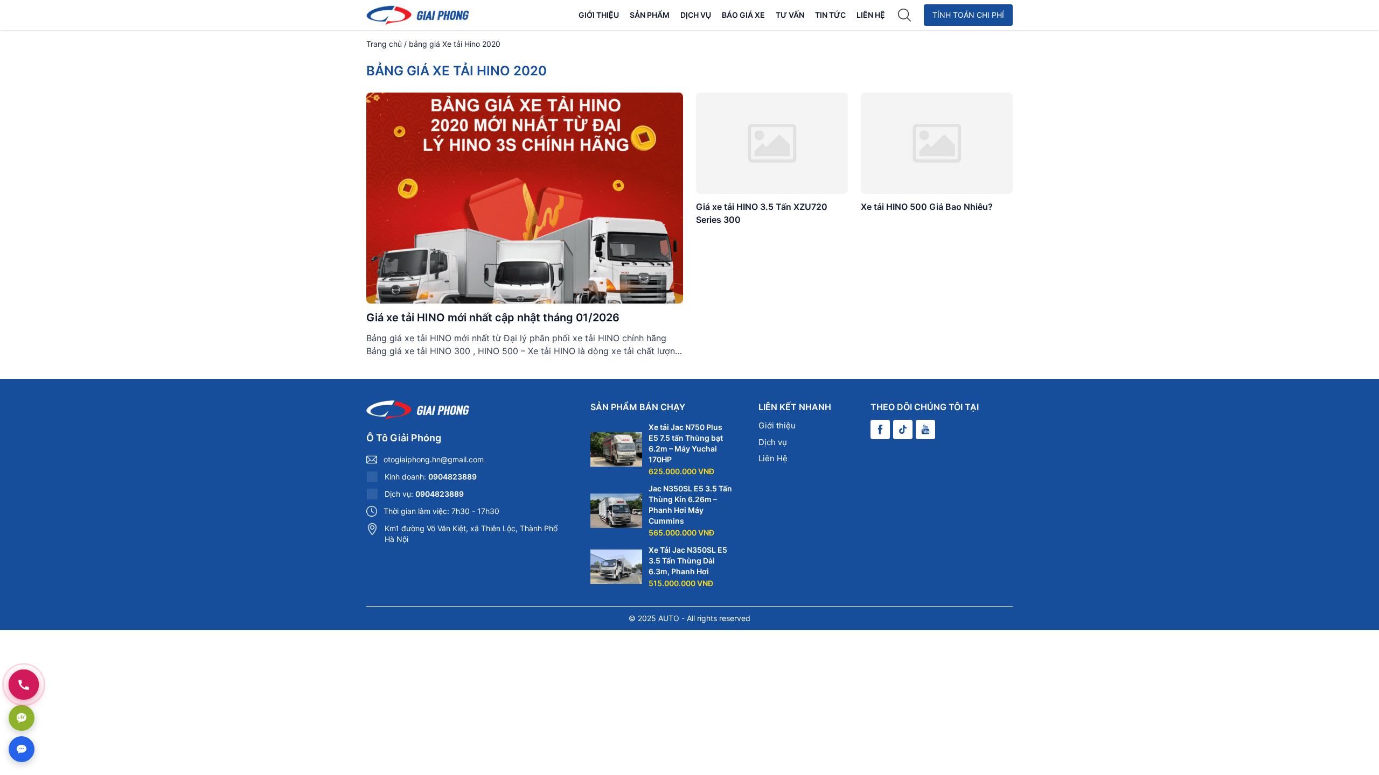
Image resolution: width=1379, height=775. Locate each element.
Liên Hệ (870, 14)
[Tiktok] (903, 429)
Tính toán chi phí (968, 14)
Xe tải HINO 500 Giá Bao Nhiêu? (927, 206)
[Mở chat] (21, 749)
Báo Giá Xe (743, 14)
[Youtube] (925, 429)
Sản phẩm (650, 14)
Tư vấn (790, 14)
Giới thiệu (599, 14)
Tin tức (830, 14)
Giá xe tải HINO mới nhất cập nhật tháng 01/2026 (492, 317)
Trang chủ (384, 43)
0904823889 (452, 476)
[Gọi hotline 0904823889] (24, 685)
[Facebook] (880, 429)
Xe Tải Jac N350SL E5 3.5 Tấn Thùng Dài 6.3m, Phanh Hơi (688, 560)
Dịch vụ (695, 14)
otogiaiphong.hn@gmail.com (434, 459)
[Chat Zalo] (21, 718)
